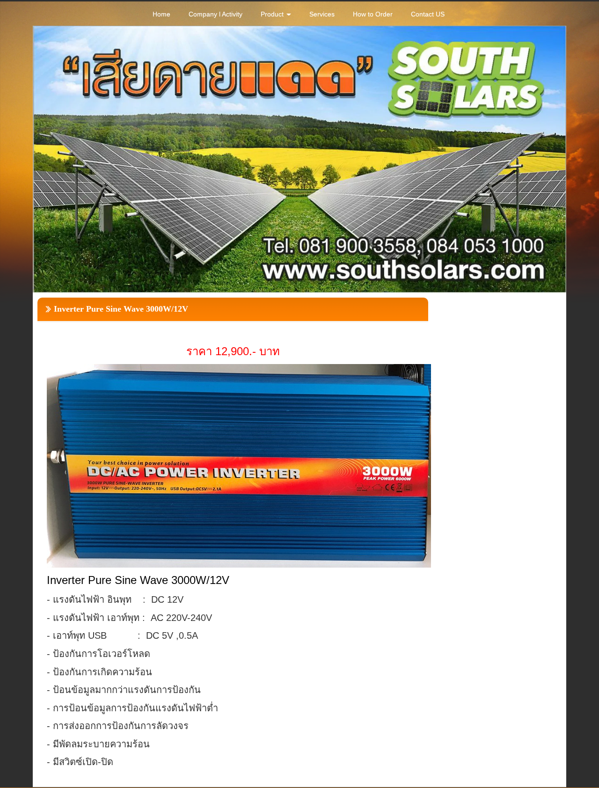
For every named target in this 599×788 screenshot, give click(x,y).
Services (322, 14)
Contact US (428, 14)
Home (161, 14)
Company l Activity (215, 14)
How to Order (373, 14)
